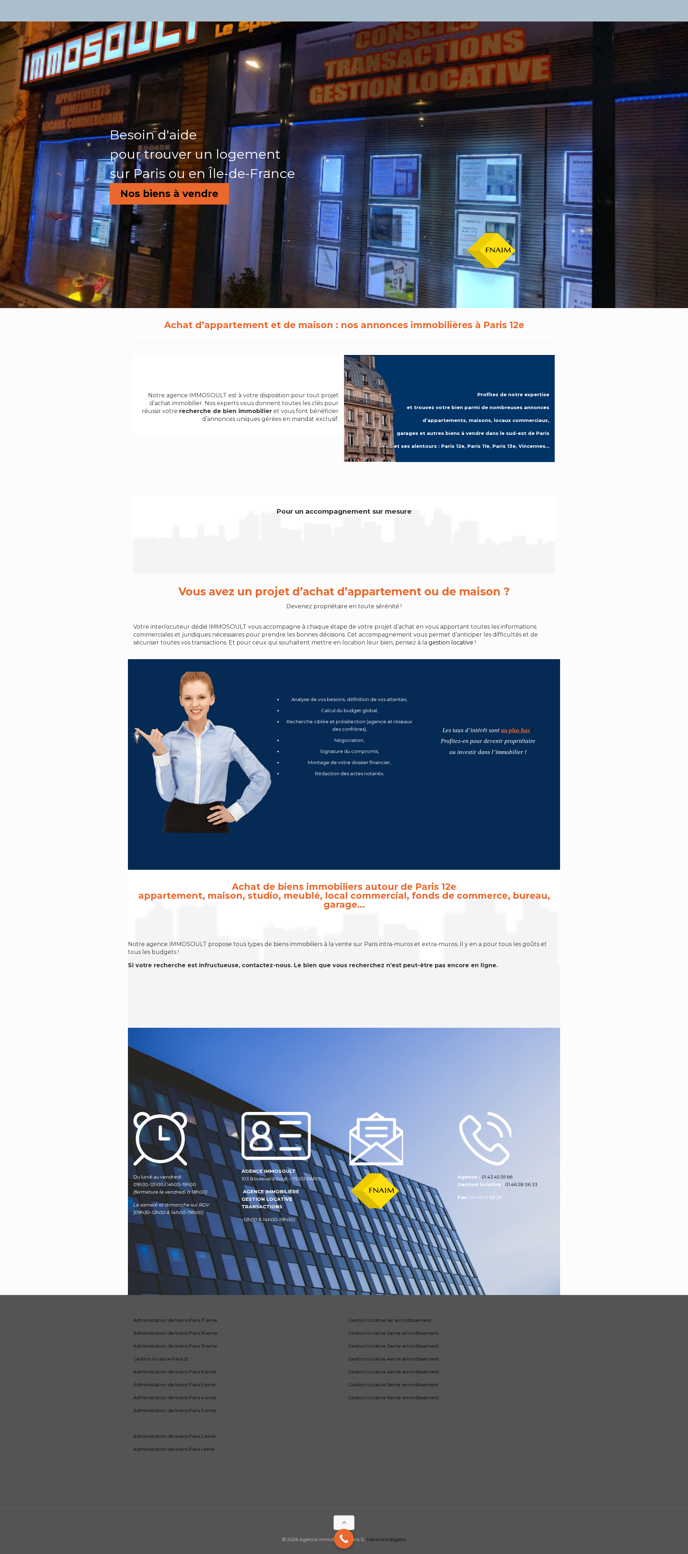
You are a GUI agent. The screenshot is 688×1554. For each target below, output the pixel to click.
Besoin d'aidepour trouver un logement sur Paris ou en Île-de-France (202, 154)
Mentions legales (386, 1539)
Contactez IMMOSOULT (344, 547)
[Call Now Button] (344, 1539)
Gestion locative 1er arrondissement (389, 1320)
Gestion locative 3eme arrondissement (393, 1346)
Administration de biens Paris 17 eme (175, 1320)
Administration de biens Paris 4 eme (174, 1397)
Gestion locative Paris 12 (160, 1359)
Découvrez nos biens (344, 1001)
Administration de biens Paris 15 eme (175, 1346)
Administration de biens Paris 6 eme (174, 1372)
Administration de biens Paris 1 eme (174, 1449)
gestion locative (451, 642)
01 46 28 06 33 (521, 1184)
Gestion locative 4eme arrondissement (393, 1359)
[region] (344, 164)
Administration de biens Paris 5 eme (174, 1384)
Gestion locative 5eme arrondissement (393, 1384)
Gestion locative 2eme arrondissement (393, 1333)
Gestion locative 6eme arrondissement (393, 1397)
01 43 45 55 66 (497, 1177)
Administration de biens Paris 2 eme (174, 1436)
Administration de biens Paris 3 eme (174, 1410)
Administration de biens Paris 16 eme (175, 1333)
